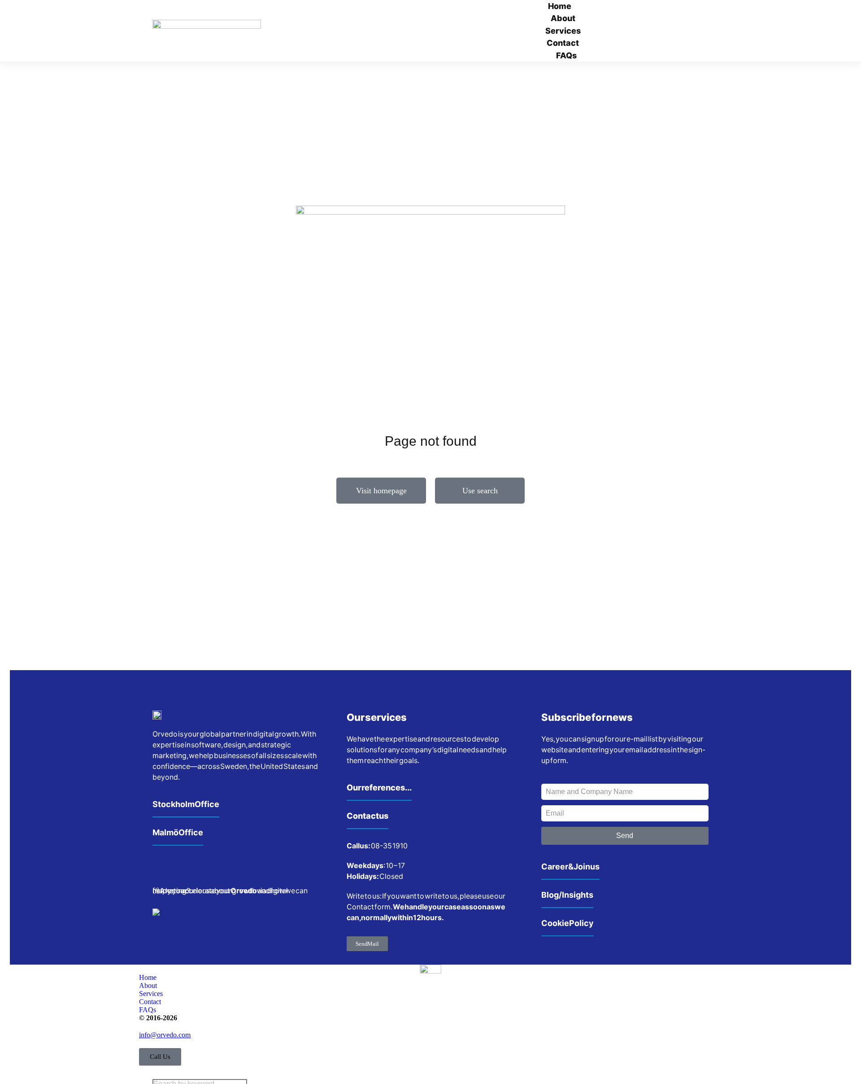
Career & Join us (570, 867)
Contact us (367, 816)
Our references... (379, 788)
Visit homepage (381, 490)
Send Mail (367, 943)
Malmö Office (177, 833)
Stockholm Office (185, 804)
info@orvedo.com (165, 1035)
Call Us (160, 1056)
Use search (480, 490)
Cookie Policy (567, 923)
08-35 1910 (389, 845)
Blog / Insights (567, 895)
